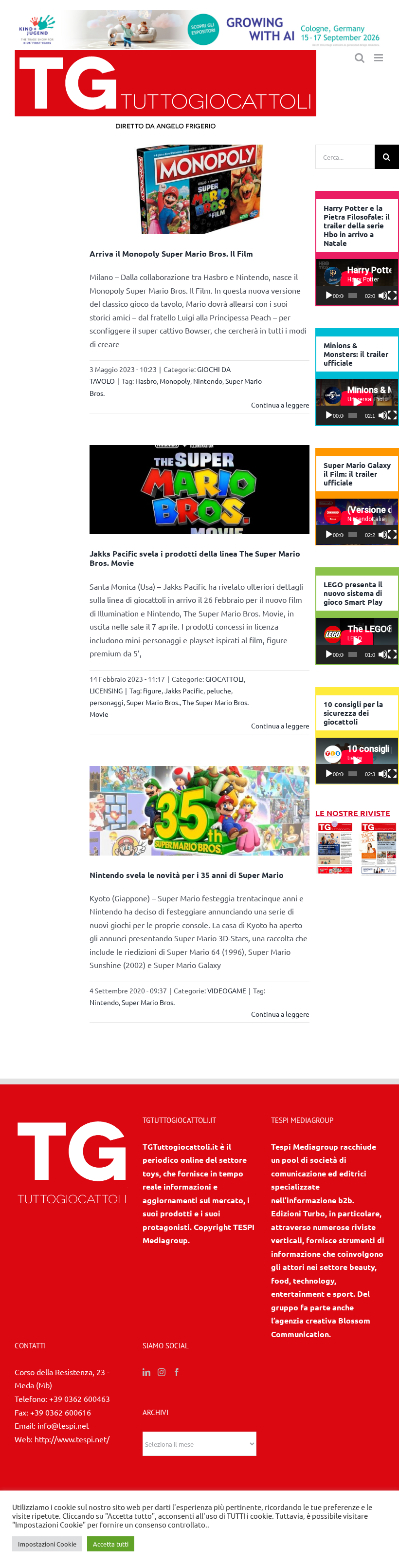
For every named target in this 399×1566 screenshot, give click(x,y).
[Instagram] (161, 1372)
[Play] (329, 295)
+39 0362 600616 (60, 1412)
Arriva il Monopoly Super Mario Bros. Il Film (171, 253)
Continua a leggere (280, 404)
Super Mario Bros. (153, 702)
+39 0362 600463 (79, 1398)
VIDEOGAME (226, 990)
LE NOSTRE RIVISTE (352, 813)
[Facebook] (177, 1372)
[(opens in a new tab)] (379, 826)
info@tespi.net (63, 1425)
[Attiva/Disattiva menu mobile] (379, 58)
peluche (218, 690)
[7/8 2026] (335, 826)
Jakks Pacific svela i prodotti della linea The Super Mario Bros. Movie (195, 558)
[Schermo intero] (392, 295)
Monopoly (175, 380)
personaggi (107, 702)
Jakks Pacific (183, 690)
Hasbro (146, 380)
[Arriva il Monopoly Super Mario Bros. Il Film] (199, 189)
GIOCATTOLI (224, 678)
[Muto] (383, 295)
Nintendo (207, 380)
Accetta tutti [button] (110, 1544)
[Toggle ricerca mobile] (359, 58)
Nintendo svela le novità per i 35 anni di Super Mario (187, 875)
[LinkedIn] (146, 1372)
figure (152, 690)
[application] (357, 282)
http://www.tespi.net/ (72, 1439)
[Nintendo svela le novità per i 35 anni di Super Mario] (199, 811)
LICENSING (106, 690)
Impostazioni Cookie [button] (47, 1544)
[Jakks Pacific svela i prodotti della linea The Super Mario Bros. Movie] (199, 490)
